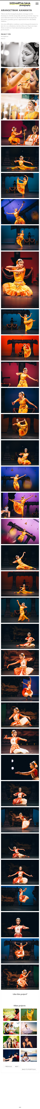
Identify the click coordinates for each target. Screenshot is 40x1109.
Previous (8, 1066)
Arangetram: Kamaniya (26, 1015)
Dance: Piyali (26, 1028)
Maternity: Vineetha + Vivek (26, 1055)
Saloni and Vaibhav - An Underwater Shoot (8, 1055)
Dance (3, 38)
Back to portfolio (29, 1069)
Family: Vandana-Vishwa (8, 1042)
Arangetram (4, 36)
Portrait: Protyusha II (26, 1042)
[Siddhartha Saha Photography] (20, 4)
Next (17, 1066)
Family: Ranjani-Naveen (8, 1028)
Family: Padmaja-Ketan (8, 1015)
